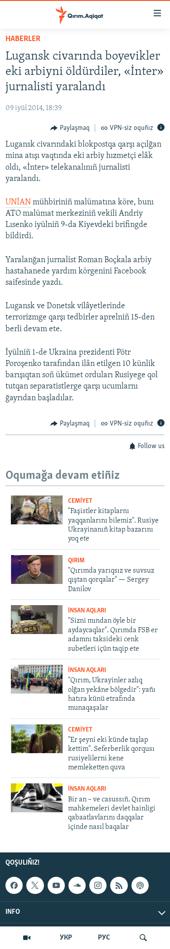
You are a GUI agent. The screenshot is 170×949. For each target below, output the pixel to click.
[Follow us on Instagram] (98, 885)
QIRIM (76, 560)
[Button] (70, 128)
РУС (104, 937)
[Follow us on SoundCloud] (77, 885)
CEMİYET (80, 501)
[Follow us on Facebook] (14, 885)
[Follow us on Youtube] (56, 885)
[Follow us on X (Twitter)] (35, 885)
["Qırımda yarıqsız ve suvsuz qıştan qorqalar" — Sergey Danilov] (37, 569)
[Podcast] (140, 885)
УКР (66, 937)
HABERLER (22, 39)
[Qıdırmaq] (143, 937)
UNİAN (18, 203)
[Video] (26, 937)
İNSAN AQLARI (87, 610)
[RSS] (118, 885)
